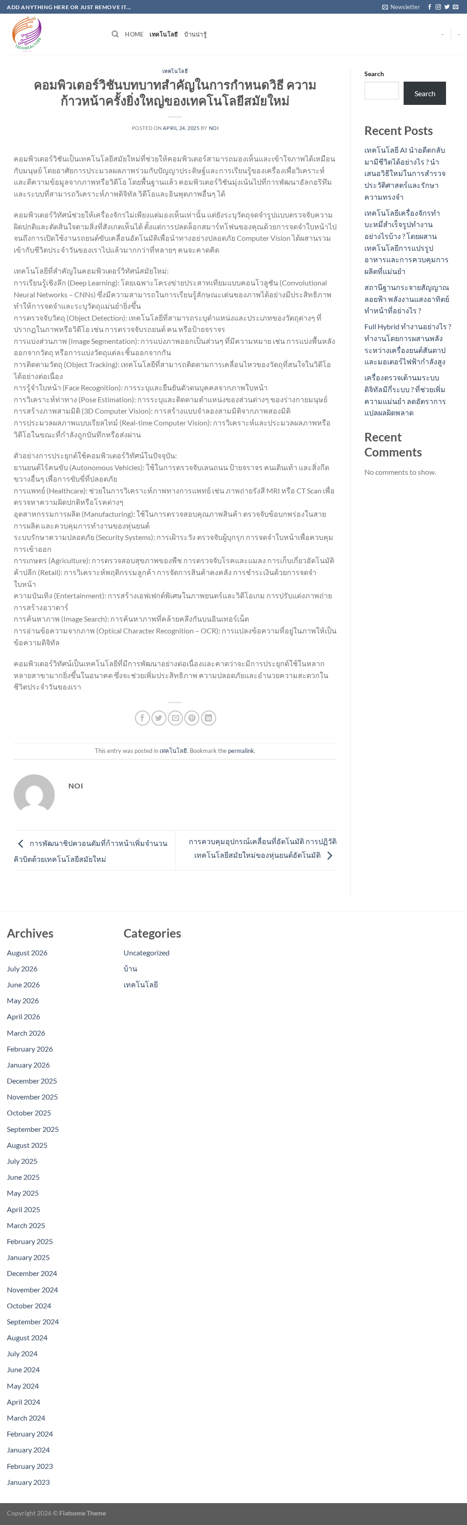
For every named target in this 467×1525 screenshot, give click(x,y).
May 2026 (23, 1000)
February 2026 (30, 1048)
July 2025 (22, 1161)
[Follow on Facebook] (429, 7)
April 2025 (23, 1209)
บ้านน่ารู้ (195, 34)
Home (134, 34)
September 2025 (33, 1129)
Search (374, 74)
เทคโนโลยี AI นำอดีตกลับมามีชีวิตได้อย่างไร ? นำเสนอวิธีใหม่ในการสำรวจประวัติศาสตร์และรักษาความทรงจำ (405, 173)
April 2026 (23, 1016)
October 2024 (29, 1305)
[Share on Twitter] (158, 718)
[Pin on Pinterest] (191, 718)
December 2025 (32, 1080)
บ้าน (130, 968)
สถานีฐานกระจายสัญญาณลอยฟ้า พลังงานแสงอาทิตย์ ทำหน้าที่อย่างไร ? (406, 299)
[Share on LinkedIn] (208, 718)
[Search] (115, 34)
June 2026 (23, 984)
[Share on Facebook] (142, 718)
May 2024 (23, 1385)
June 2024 (23, 1369)
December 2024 (32, 1273)
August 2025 (27, 1145)
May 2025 (23, 1192)
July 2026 (22, 968)
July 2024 (22, 1353)
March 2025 (26, 1225)
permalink (241, 750)
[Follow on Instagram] (438, 7)
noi (214, 128)
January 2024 (28, 1449)
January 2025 (28, 1257)
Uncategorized (147, 952)
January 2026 (28, 1064)
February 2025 (30, 1241)
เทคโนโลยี (164, 34)
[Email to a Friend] (175, 718)
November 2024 (32, 1289)
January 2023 (28, 1482)
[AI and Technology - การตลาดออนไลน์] (52, 34)
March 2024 (26, 1417)
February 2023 (30, 1466)
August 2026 (27, 952)
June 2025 (23, 1176)
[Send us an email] (455, 7)
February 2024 (30, 1433)
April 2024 (23, 1401)
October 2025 (29, 1112)
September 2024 (33, 1321)
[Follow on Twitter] (447, 7)
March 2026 (26, 1032)
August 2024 (27, 1337)
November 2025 (32, 1096)
